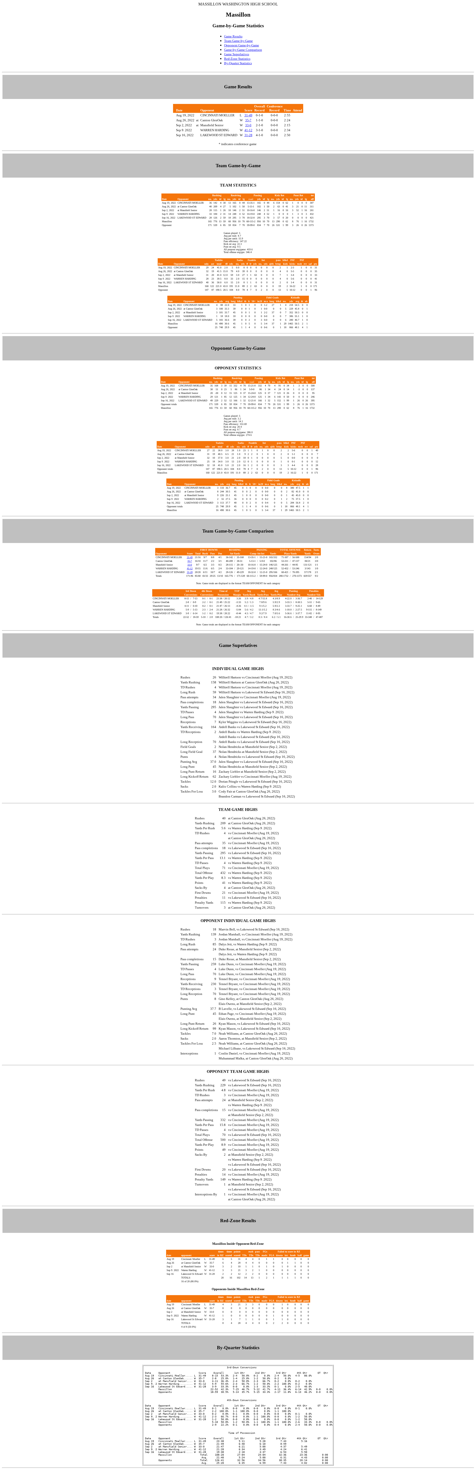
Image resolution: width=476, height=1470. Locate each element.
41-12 (248, 130)
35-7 (248, 120)
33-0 (248, 125)
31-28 (248, 135)
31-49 (248, 115)
